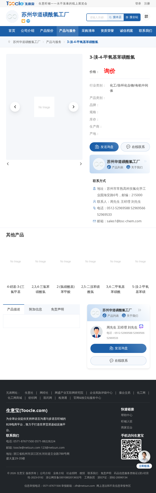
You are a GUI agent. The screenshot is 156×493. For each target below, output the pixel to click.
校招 (82, 473)
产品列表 (117, 167)
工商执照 (89, 477)
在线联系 (138, 147)
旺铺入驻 (126, 421)
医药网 (47, 398)
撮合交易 (124, 392)
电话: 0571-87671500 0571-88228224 (30, 441)
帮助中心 (126, 415)
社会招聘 (71, 473)
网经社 (44, 392)
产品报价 (46, 30)
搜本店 (117, 17)
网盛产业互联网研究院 (69, 392)
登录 (138, 3)
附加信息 (35, 309)
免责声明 (57, 309)
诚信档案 (126, 30)
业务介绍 (58, 473)
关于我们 (137, 167)
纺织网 (32, 398)
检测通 (62, 398)
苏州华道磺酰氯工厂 (26, 42)
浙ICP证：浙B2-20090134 (112, 477)
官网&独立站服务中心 (87, 398)
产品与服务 (67, 30)
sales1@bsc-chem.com (124, 221)
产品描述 (13, 309)
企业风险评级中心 (101, 392)
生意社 (29, 392)
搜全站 (134, 17)
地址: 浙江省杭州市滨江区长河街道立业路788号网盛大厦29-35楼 (37, 456)
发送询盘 (107, 147)
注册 (147, 3)
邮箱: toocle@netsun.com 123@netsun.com (35, 447)
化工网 (141, 392)
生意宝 (21, 473)
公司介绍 (27, 30)
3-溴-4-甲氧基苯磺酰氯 (82, 42)
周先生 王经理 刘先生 (123, 327)
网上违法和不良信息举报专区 (113, 486)
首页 (12, 30)
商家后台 (126, 427)
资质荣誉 (107, 30)
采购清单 (88, 30)
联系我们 (145, 30)
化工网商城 (15, 398)
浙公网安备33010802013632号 (64, 477)
